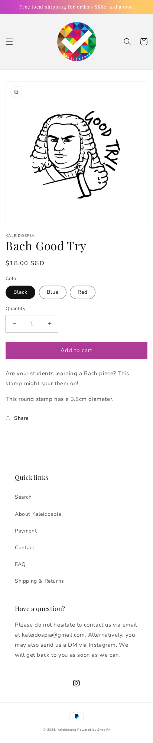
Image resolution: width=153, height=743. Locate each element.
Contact (24, 547)
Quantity (16, 308)
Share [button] (21, 418)
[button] (9, 41)
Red (83, 292)
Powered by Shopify (93, 730)
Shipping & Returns (39, 581)
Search (23, 497)
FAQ (20, 564)
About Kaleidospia (38, 514)
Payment (26, 530)
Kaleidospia (67, 730)
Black (20, 292)
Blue (53, 292)
